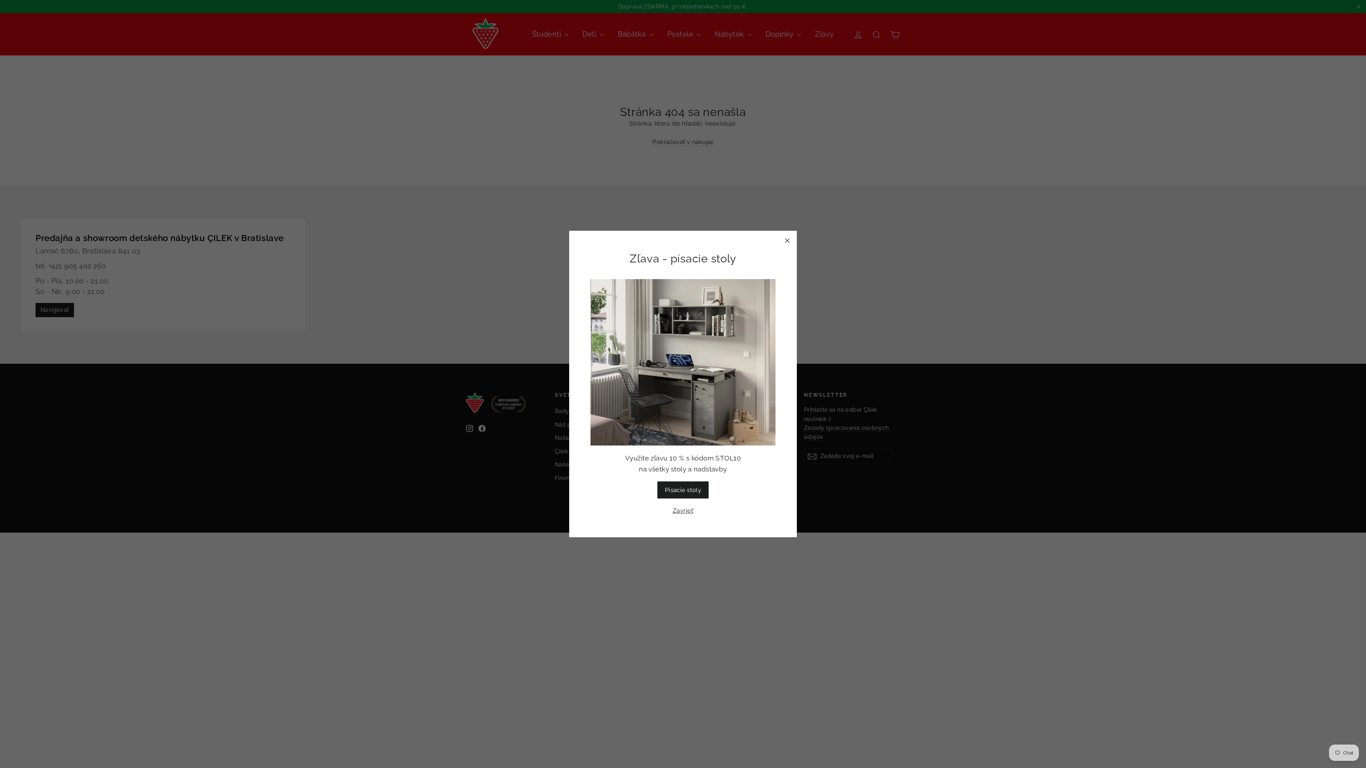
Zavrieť (683, 510)
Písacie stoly (683, 490)
